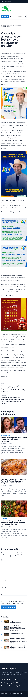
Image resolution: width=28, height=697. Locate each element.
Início (2, 23)
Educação (19, 683)
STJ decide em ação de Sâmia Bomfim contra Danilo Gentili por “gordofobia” (14, 439)
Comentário (5, 560)
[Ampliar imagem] (14, 228)
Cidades (11, 686)
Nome (3, 581)
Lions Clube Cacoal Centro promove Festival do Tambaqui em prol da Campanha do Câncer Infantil (13, 481)
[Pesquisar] (25, 16)
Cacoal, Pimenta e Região (8, 477)
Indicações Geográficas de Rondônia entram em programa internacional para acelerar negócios (13, 522)
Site (2, 594)
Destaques (10, 680)
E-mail (3, 587)
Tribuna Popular (8, 668)
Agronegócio (10, 683)
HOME (3, 680)
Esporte (18, 686)
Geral (6, 23)
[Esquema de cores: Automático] (10, 16)
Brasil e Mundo (5, 435)
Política (17, 680)
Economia (4, 518)
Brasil (3, 683)
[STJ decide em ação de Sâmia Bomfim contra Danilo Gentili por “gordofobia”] (14, 425)
